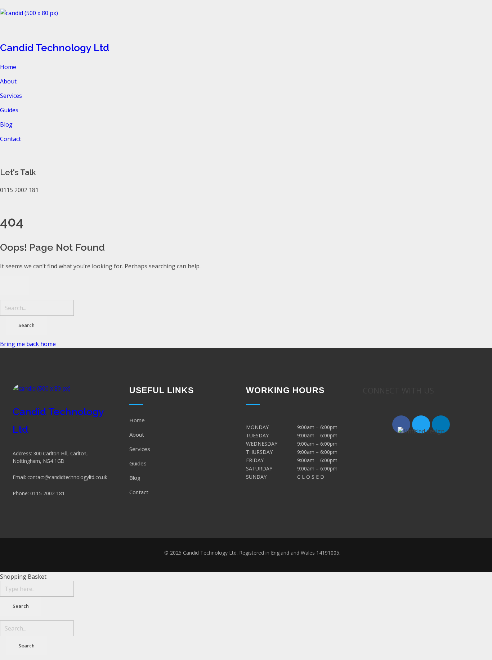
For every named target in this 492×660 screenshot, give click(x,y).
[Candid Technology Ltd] (246, 23)
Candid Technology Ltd (54, 47)
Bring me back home (28, 344)
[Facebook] (401, 424)
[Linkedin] (441, 424)
